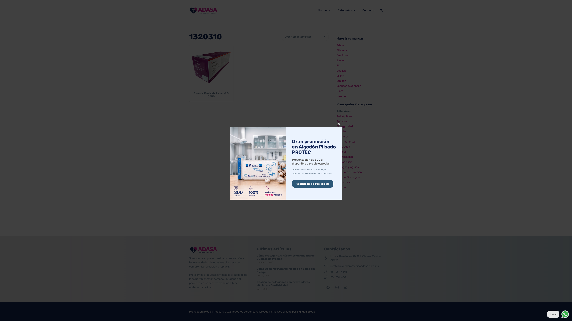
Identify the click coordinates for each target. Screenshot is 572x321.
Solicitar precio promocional (312, 183)
